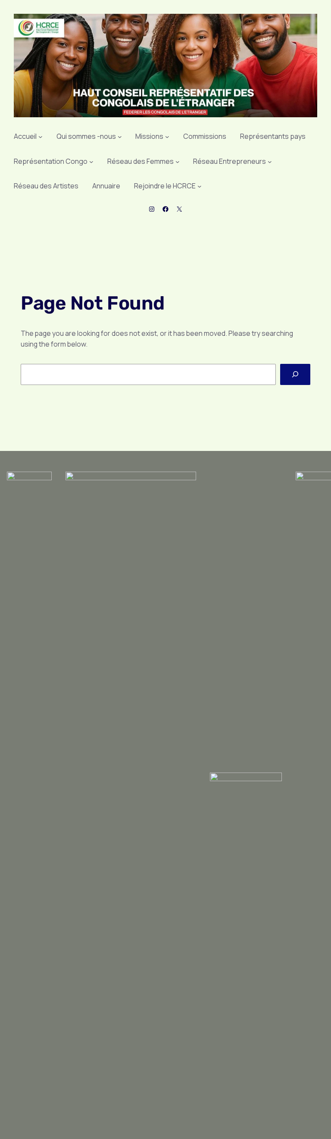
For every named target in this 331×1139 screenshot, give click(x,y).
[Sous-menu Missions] (167, 137)
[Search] (295, 374)
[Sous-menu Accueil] (40, 137)
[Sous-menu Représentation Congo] (91, 162)
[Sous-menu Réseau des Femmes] (177, 162)
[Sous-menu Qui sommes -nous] (120, 137)
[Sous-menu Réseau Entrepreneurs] (270, 162)
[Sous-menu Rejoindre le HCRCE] (199, 186)
